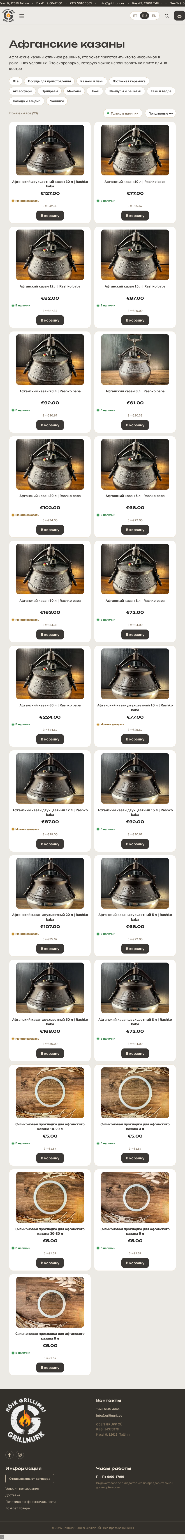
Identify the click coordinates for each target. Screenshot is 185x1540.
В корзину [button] (50, 215)
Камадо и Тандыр (27, 101)
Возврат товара (17, 1508)
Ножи (94, 91)
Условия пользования (22, 1488)
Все (15, 81)
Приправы (50, 91)
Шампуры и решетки (125, 91)
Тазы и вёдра (161, 91)
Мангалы (74, 91)
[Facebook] (9, 1455)
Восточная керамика (129, 81)
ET (135, 16)
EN (154, 16)
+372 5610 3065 (81, 3)
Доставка (12, 1495)
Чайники (57, 101)
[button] (167, 16)
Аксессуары (22, 91)
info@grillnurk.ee (112, 3)
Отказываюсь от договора (29, 1478)
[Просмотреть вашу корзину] (179, 16)
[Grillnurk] (8, 16)
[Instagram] (20, 1455)
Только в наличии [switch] (125, 113)
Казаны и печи (91, 81)
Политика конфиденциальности (30, 1501)
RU (144, 16)
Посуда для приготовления (49, 81)
